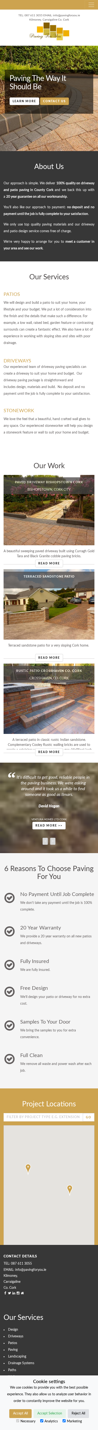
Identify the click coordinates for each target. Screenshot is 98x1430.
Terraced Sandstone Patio (49, 576)
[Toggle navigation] (91, 5)
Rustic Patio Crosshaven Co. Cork (49, 671)
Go (88, 1117)
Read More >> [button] (49, 825)
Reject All (78, 1413)
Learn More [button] (24, 101)
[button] (28, 1169)
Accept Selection (49, 1413)
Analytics (51, 1421)
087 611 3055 (33, 15)
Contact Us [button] (54, 101)
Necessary (27, 1421)
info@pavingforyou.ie (66, 15)
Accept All (20, 1413)
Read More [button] (49, 563)
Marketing (74, 1421)
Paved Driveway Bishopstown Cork (49, 482)
